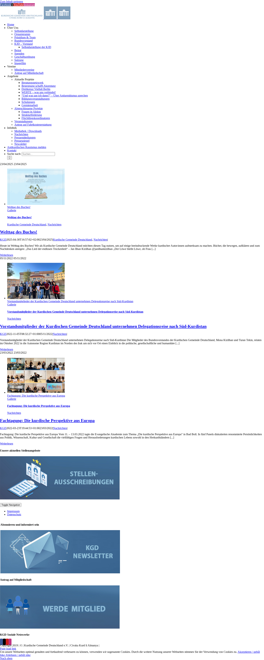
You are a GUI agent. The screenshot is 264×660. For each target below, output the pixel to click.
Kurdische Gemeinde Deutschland (26, 224)
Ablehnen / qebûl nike (18, 655)
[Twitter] (4, 642)
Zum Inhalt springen (11, 1)
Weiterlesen (6, 255)
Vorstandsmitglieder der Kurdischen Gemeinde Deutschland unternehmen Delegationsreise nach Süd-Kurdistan (70, 301)
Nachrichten (54, 224)
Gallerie (11, 210)
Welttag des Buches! (18, 207)
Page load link (8, 648)
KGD (3, 239)
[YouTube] (7, 642)
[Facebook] (1, 642)
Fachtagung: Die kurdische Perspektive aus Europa (36, 395)
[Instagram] (10, 642)
